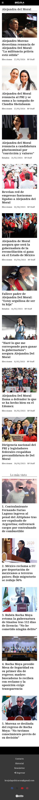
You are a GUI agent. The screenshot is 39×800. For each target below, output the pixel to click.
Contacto (19, 758)
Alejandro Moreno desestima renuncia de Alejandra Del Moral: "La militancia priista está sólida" (18, 48)
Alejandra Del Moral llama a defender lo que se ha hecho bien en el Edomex (19, 401)
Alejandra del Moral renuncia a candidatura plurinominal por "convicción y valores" (19, 148)
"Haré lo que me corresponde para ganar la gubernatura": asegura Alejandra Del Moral (19, 350)
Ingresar (20, 772)
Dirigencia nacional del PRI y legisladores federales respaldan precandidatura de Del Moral (19, 452)
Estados (5, 157)
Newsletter (19, 768)
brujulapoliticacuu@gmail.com (19, 780)
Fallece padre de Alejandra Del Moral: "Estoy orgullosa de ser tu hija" (18, 299)
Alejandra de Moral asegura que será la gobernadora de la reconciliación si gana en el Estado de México (18, 248)
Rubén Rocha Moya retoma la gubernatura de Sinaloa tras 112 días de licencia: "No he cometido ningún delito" (19, 622)
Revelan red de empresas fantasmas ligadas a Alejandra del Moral (19, 197)
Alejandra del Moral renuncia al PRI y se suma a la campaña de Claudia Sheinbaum (18, 98)
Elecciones (7, 59)
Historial (19, 763)
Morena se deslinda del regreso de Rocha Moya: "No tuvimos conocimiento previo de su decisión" (19, 731)
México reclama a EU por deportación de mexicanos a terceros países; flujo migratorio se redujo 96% (19, 573)
